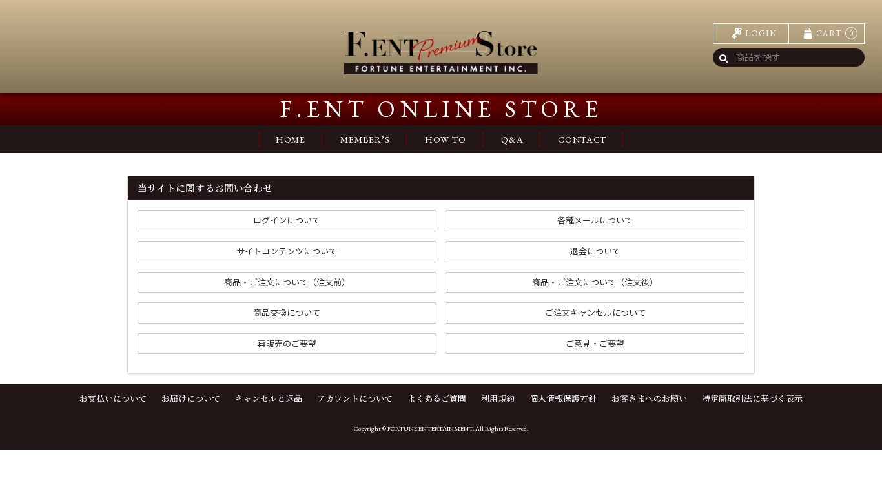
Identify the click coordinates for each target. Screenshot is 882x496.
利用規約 (498, 398)
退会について (595, 251)
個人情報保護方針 (563, 398)
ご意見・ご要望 (595, 343)
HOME (290, 139)
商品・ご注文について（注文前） (287, 282)
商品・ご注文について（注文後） (595, 282)
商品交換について (286, 312)
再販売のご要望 (287, 343)
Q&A (512, 139)
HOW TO (445, 139)
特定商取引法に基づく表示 (752, 398)
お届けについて (190, 398)
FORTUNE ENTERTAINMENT (430, 428)
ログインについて (286, 220)
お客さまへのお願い (649, 398)
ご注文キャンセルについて (595, 312)
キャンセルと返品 (268, 398)
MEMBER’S (365, 139)
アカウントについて (355, 398)
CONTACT (582, 139)
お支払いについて (113, 398)
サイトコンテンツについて (286, 251)
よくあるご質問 (436, 398)
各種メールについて (595, 220)
